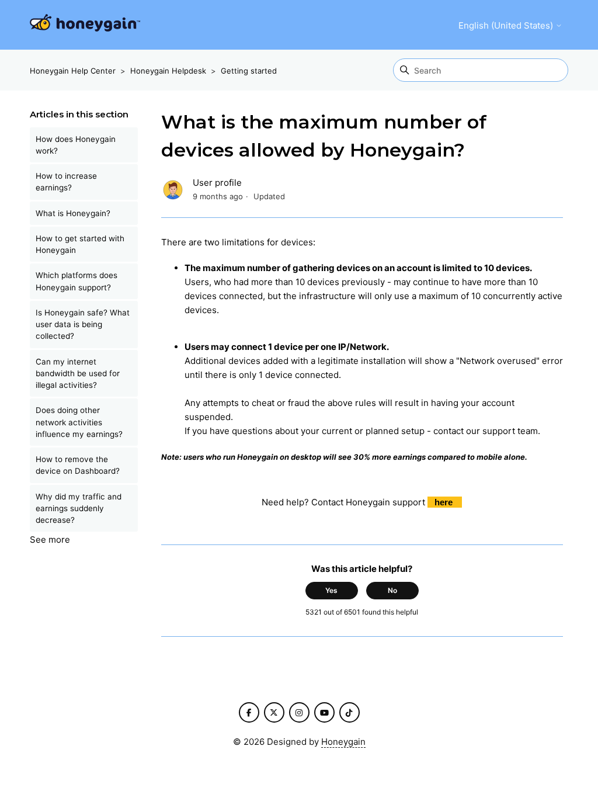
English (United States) (506, 25)
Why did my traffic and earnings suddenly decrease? (78, 508)
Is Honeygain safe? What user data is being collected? (83, 324)
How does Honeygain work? (76, 144)
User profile (217, 182)
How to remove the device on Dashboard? (78, 465)
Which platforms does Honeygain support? (76, 281)
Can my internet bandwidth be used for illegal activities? (78, 373)
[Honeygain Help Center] (85, 25)
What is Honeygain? (73, 213)
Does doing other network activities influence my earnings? (79, 422)
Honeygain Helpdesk (168, 70)
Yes (331, 590)
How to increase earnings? (66, 181)
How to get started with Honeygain (80, 244)
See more (50, 539)
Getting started (249, 70)
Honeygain (343, 741)
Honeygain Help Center (73, 70)
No (392, 590)
